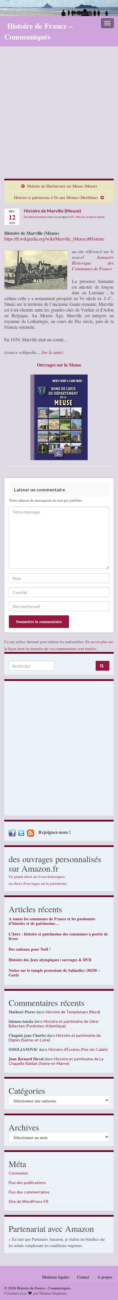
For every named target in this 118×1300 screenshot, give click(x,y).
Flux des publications (27, 1182)
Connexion (18, 1173)
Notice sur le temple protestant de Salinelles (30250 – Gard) (54, 972)
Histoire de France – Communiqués (38, 31)
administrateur (38, 216)
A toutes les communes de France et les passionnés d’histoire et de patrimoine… (52, 921)
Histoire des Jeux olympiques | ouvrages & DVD (50, 960)
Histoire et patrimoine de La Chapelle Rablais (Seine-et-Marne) (56, 1061)
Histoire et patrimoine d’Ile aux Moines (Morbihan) (56, 197)
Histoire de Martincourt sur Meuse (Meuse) (62, 186)
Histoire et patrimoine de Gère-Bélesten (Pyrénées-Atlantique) (54, 1023)
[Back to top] (105, 1287)
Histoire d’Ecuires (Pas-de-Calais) (78, 1049)
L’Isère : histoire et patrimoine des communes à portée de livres (58, 936)
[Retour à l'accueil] (59, 8)
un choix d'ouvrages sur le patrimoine (38, 883)
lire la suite (52, 352)
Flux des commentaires (29, 1191)
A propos (104, 1277)
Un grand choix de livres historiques (37, 876)
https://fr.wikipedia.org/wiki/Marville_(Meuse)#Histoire (54, 239)
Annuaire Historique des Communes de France (93, 262)
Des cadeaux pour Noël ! (30, 949)
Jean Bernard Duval (26, 1059)
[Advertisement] (59, 117)
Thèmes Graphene (53, 1293)
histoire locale (95, 216)
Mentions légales (55, 1277)
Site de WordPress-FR (28, 1201)
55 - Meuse (77, 216)
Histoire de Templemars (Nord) (73, 1011)
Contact (83, 1277)
